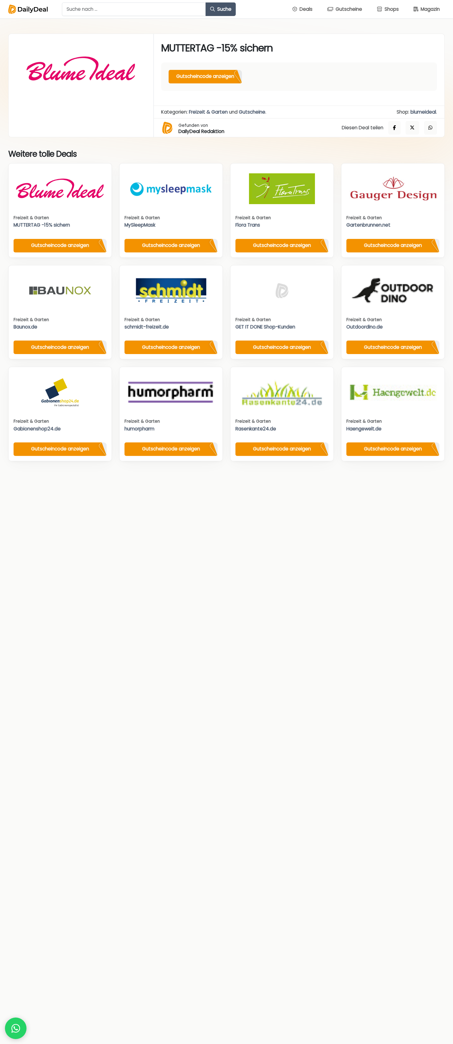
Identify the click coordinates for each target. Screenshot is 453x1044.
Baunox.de (25, 327)
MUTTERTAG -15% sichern (42, 225)
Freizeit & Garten (208, 112)
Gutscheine (252, 112)
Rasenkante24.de (255, 428)
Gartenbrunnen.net (368, 225)
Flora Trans (247, 225)
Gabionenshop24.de (37, 428)
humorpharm (139, 428)
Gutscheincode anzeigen (205, 76)
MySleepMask (139, 225)
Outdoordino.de (364, 327)
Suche (223, 9)
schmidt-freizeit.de (146, 327)
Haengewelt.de (364, 428)
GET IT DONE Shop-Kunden (265, 327)
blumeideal (423, 112)
